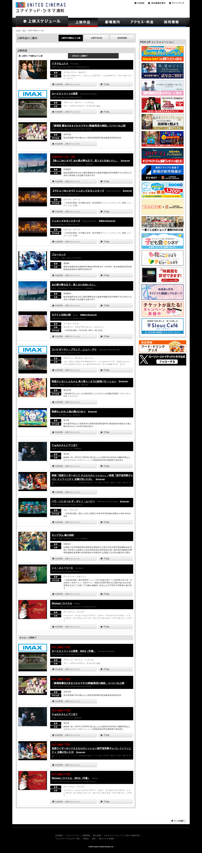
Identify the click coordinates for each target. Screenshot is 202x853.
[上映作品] (83, 22)
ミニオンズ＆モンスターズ (66, 220)
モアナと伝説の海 (61, 314)
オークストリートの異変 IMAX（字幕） (74, 651)
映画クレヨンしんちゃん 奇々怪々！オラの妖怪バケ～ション (84, 381)
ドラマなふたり (60, 63)
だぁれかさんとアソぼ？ (65, 445)
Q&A (94, 839)
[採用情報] (171, 22)
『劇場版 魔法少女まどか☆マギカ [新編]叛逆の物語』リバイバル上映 (89, 125)
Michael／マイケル (62, 603)
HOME (18, 30)
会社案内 (59, 835)
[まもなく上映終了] (93, 57)
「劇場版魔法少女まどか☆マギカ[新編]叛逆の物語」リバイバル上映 (88, 683)
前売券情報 (122, 38)
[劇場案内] (112, 22)
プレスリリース (72, 835)
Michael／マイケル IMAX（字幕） (71, 778)
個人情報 (97, 835)
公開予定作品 (96, 38)
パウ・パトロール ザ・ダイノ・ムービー (73, 501)
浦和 (24, 30)
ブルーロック (59, 254)
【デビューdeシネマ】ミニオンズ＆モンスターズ (78, 190)
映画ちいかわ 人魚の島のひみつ (69, 411)
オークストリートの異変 (65, 93)
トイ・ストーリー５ (62, 567)
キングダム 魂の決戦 (63, 535)
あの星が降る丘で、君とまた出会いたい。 (74, 284)
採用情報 (86, 835)
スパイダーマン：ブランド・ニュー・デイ (74, 349)
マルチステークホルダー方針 (67, 839)
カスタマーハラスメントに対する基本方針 (122, 835)
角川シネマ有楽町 (106, 839)
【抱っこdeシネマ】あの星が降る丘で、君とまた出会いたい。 (85, 160)
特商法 (86, 839)
